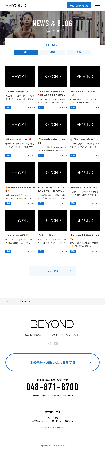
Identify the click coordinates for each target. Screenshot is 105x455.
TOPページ (9, 301)
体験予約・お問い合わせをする (52, 362)
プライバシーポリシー (71, 334)
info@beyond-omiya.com (52, 427)
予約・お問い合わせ (79, 5)
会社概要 (53, 334)
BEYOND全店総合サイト (35, 334)
